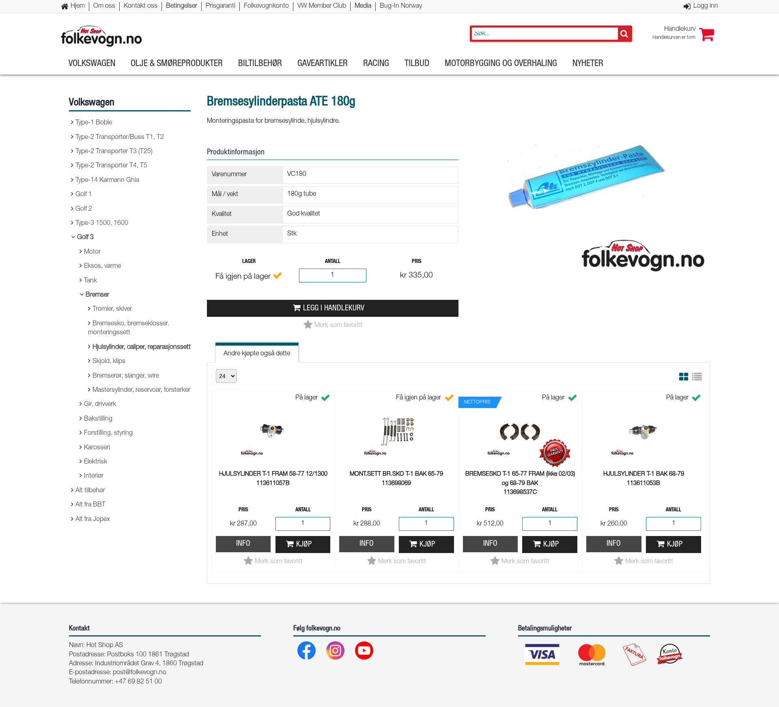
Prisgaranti (220, 6)
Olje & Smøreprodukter (177, 64)
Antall (332, 262)
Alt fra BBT (90, 505)
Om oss (104, 6)
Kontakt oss (140, 6)
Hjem (78, 6)
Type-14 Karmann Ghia (107, 180)
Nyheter (587, 64)
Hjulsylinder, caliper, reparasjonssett (142, 347)
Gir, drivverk (100, 405)
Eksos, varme (102, 266)
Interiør (93, 476)
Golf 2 (83, 209)
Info (243, 544)
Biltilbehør (260, 64)
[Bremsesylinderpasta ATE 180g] (588, 285)
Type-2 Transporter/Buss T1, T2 (119, 138)
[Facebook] (307, 652)
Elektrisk (95, 462)
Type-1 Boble (93, 123)
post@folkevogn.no (139, 673)
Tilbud (417, 64)
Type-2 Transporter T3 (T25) (114, 152)
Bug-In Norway (401, 6)
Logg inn (705, 6)
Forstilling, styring (108, 433)
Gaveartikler (322, 64)
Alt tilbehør (90, 491)
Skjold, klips (109, 362)
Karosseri (97, 448)
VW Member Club (321, 6)
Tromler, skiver (112, 309)
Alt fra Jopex (92, 520)
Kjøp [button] (304, 545)
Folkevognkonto (266, 6)
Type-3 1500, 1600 (101, 223)
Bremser (97, 295)
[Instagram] (335, 652)
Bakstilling (98, 419)
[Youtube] (364, 652)
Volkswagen (92, 64)
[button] (683, 33)
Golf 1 (83, 195)
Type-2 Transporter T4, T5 (111, 166)
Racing (376, 64)
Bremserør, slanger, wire (126, 376)
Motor (92, 252)
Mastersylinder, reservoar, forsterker (141, 390)
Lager (249, 262)
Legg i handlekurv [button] (333, 308)
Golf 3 (85, 238)
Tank (90, 281)
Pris (417, 262)
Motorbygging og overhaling (501, 64)
